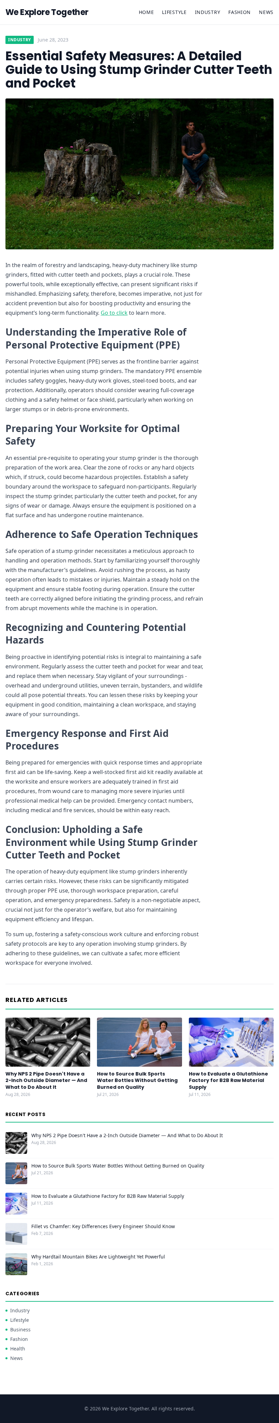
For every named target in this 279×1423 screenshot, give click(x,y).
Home (146, 12)
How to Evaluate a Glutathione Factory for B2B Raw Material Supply (228, 1080)
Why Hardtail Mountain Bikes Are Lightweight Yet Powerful (98, 1256)
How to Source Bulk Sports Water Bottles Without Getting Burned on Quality (137, 1080)
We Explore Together (46, 12)
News (266, 12)
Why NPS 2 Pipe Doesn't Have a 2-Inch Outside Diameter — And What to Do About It (46, 1080)
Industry (207, 12)
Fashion (239, 12)
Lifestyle (174, 12)
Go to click (114, 312)
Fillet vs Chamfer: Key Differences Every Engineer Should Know (103, 1226)
